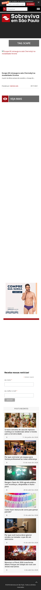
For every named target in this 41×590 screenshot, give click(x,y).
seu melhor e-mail (10, 391)
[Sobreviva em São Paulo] (20, 18)
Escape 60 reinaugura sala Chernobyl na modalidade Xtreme (18, 74)
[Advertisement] (20, 189)
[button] (20, 3)
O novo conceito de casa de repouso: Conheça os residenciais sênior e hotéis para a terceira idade (21, 431)
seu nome (8, 380)
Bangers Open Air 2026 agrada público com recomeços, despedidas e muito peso (20, 484)
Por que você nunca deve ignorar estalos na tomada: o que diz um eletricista (18, 537)
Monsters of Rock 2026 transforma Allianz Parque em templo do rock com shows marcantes (20, 564)
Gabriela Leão (14, 86)
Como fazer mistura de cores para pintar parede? (21, 511)
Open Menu (38, 8)
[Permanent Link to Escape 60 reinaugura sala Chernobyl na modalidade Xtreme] (20, 60)
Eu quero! (30, 4)
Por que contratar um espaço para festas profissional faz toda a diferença (21, 458)
